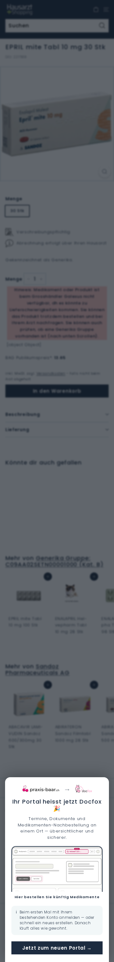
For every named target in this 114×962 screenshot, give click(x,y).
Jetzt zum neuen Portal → (57, 948)
